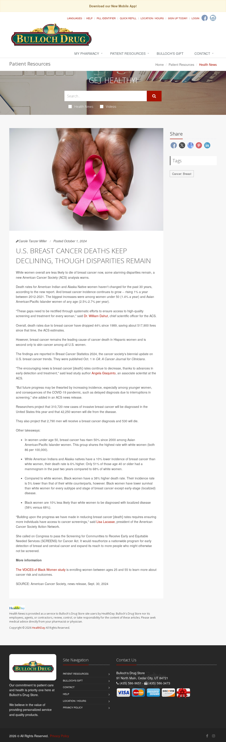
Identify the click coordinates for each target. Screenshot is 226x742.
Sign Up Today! (177, 18)
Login (195, 18)
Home (159, 64)
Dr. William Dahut (96, 316)
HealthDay (38, 628)
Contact (202, 53)
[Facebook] (205, 18)
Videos (111, 106)
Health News (83, 106)
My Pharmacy (86, 53)
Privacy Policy (73, 707)
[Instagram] (213, 18)
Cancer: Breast (181, 174)
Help (89, 18)
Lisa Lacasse (105, 521)
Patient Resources (128, 53)
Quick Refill (128, 18)
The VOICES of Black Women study (41, 569)
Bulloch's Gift (170, 53)
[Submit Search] (154, 96)
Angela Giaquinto (104, 373)
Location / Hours (152, 18)
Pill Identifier (106, 18)
